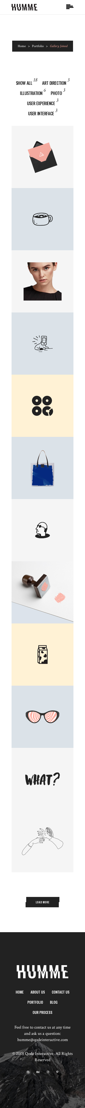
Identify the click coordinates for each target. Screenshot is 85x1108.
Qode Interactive (39, 1053)
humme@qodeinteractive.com (42, 1039)
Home (22, 46)
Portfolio (38, 46)
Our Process (42, 1012)
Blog (54, 1002)
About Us (38, 992)
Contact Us (61, 992)
